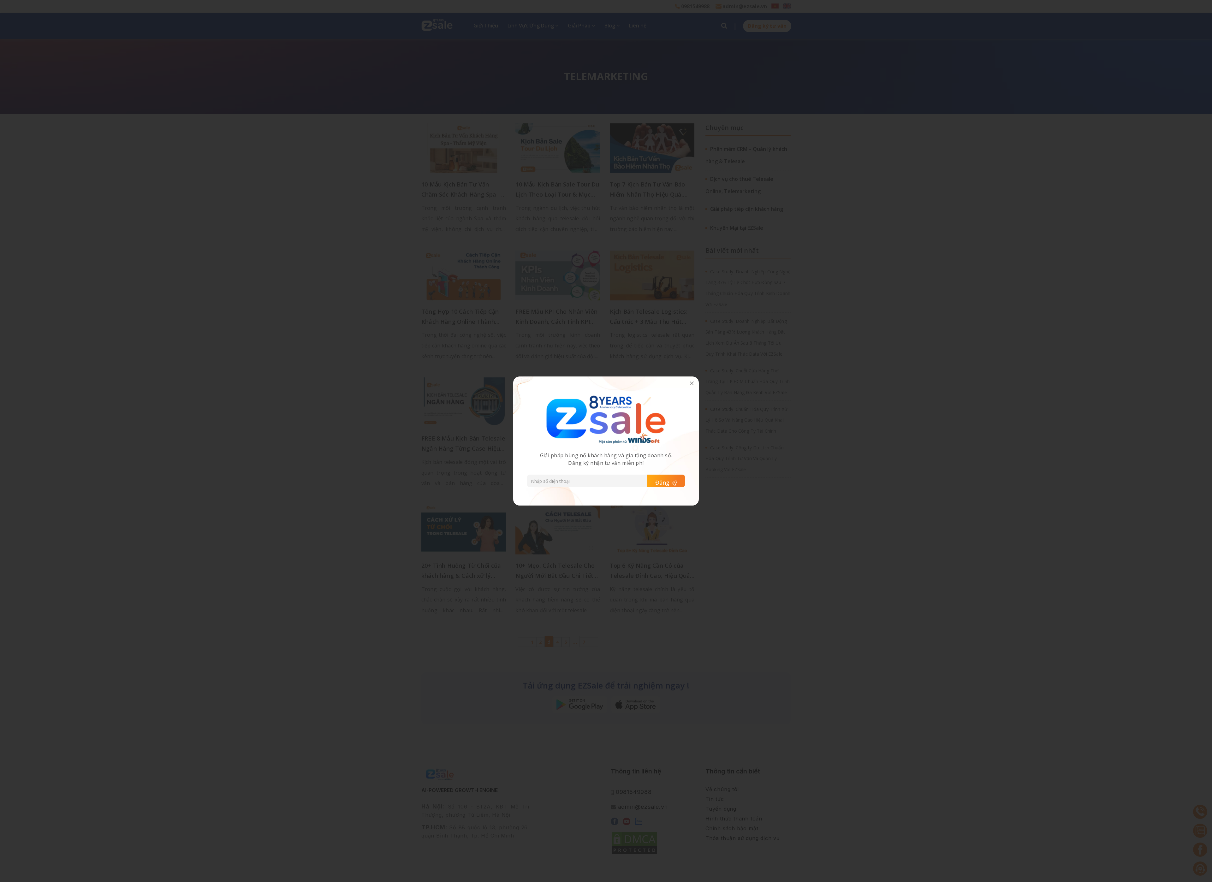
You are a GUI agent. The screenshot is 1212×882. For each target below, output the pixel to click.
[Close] (692, 383)
